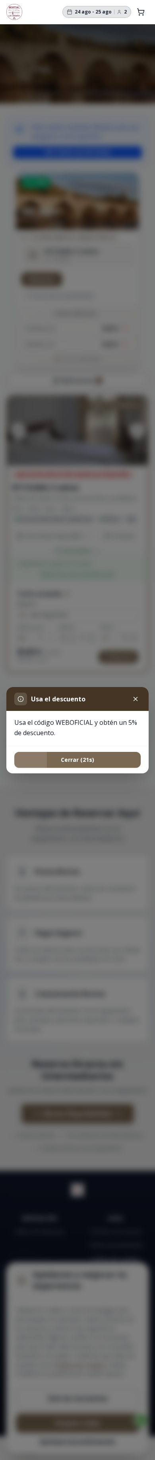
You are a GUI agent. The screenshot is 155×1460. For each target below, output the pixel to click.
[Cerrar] (135, 699)
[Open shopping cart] (141, 12)
